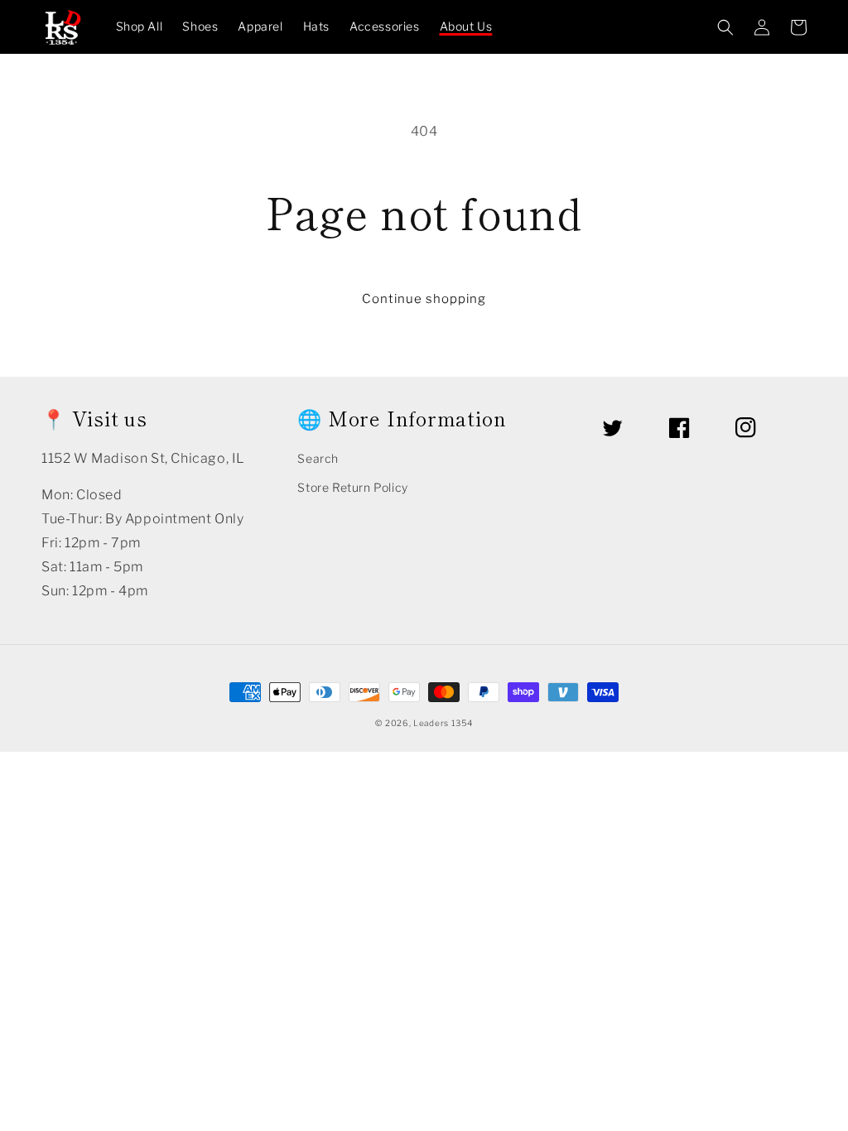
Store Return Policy (352, 487)
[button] (725, 27)
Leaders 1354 (442, 723)
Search (318, 458)
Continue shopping (424, 298)
